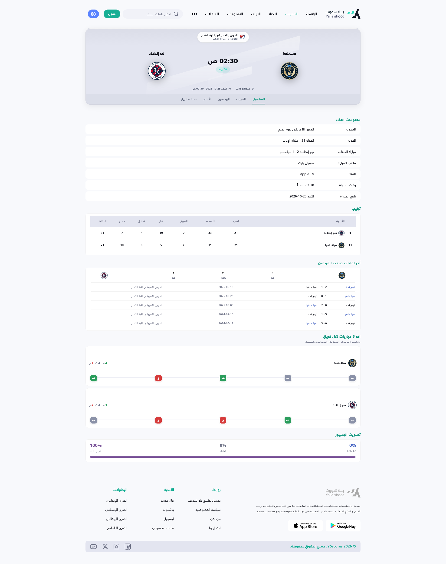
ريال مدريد (167, 500)
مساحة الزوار (189, 99)
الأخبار (273, 14)
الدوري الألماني (117, 527)
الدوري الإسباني (116, 509)
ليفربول (169, 518)
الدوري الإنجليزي (116, 500)
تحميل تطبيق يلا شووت (204, 500)
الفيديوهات (235, 14)
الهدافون (224, 99)
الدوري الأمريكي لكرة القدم (296, 129)
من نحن (215, 518)
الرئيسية (311, 14)
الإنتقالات (212, 14)
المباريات (291, 14)
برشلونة (168, 509)
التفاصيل (259, 99)
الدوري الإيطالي (116, 518)
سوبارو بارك (306, 162)
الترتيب (256, 14)
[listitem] (352, 378)
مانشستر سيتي (163, 527)
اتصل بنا (215, 527)
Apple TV (307, 173)
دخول (112, 14)
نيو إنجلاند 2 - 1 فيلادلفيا (297, 151)
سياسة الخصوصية (208, 509)
